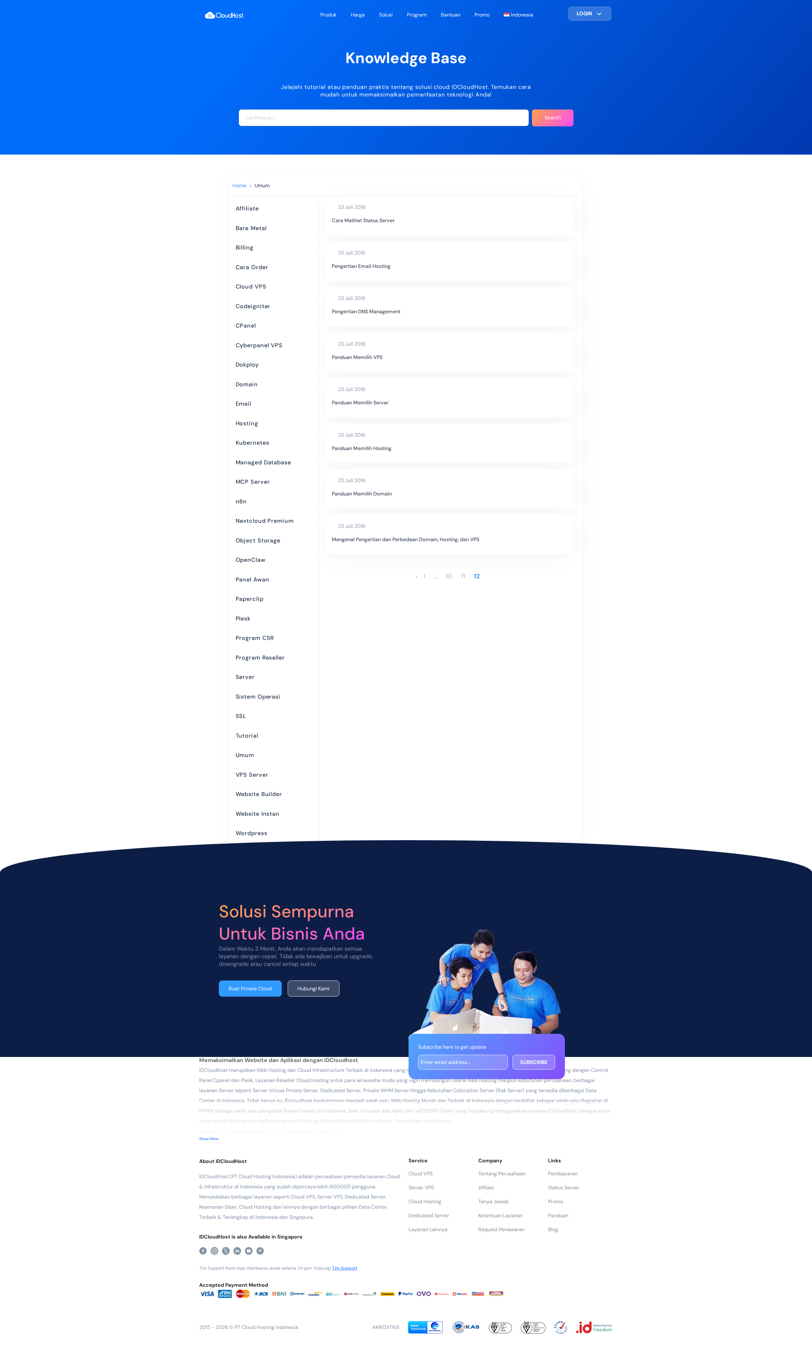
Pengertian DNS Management (366, 311)
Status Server (563, 1187)
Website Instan (258, 814)
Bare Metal (251, 228)
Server (245, 677)
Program (417, 14)
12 (477, 576)
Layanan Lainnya (428, 1229)
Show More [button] (209, 1138)
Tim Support (344, 1268)
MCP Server (253, 482)
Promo (482, 14)
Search (553, 117)
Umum (262, 185)
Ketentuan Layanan (500, 1215)
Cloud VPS (251, 286)
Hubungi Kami (314, 988)
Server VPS (421, 1187)
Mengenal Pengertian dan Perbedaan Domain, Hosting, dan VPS (405, 539)
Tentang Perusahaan (502, 1173)
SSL (241, 716)
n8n (241, 501)
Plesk (243, 618)
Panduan (558, 1215)
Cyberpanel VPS (259, 345)
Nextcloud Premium (265, 521)
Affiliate (247, 208)
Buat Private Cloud (250, 988)
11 (463, 576)
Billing (244, 247)
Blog (553, 1229)
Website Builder (259, 794)
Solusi (386, 14)
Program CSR (255, 638)
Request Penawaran (501, 1229)
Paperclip (250, 599)
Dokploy (247, 365)
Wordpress (251, 833)
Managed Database (263, 462)
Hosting (247, 423)
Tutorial (247, 736)
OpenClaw (250, 560)
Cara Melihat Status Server (363, 220)
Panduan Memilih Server (360, 402)
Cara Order (252, 267)
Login (584, 13)
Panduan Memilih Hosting (361, 448)
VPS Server (252, 775)
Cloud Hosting (425, 1201)
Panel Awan (252, 579)
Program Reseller (260, 657)
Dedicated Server (429, 1215)
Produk (328, 14)
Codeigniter (253, 306)
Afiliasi (486, 1187)
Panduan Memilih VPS (357, 357)
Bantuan (450, 14)
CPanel (246, 325)
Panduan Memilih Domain (362, 493)
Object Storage (258, 540)
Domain (247, 384)
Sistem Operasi (258, 697)
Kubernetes (252, 443)
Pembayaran (563, 1173)
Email (244, 404)
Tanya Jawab (493, 1201)
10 (449, 576)
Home (239, 185)
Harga (358, 14)
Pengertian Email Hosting (361, 266)
